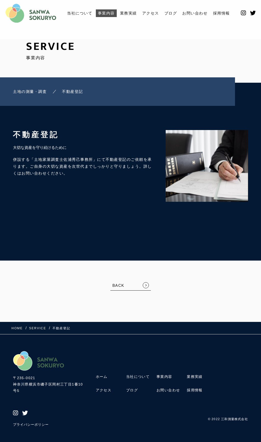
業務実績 (128, 13)
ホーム (102, 377)
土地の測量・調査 (30, 91)
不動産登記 (72, 91)
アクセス (150, 13)
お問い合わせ (194, 13)
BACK (118, 285)
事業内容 (106, 13)
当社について (79, 13)
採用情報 (221, 13)
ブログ (170, 13)
